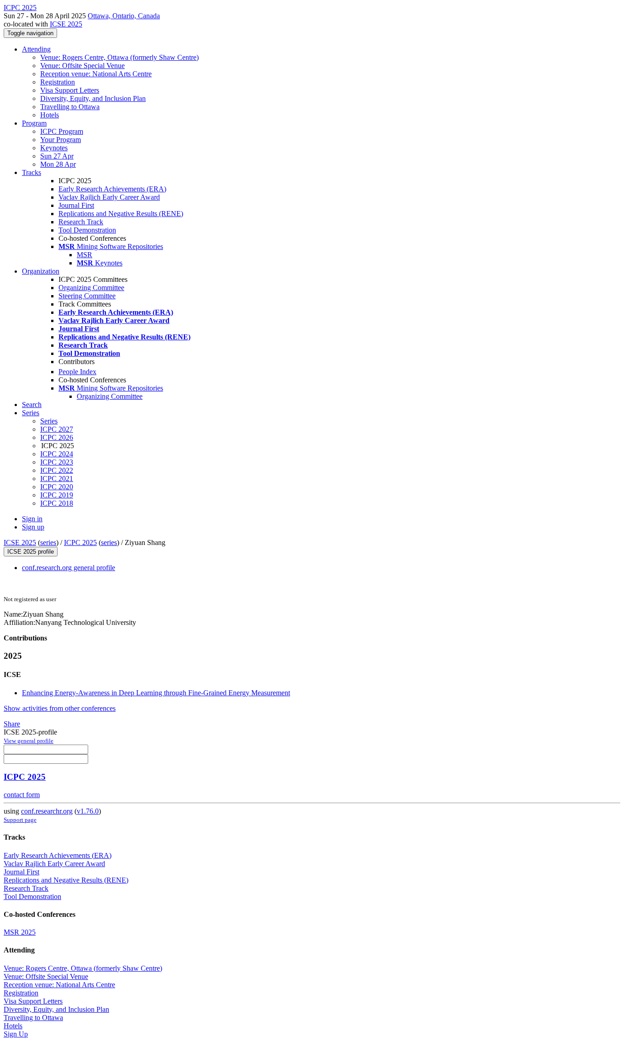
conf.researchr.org (47, 811)
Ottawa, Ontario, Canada (124, 16)
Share (12, 724)
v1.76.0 (88, 811)
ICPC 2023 (56, 462)
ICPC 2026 (56, 437)
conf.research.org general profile (68, 567)
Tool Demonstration (87, 230)
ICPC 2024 (56, 454)
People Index (77, 372)
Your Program (60, 139)
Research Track (80, 222)
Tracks (31, 172)
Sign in (32, 519)
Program (34, 123)
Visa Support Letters (69, 90)
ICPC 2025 (80, 542)
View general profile (28, 740)
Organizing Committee (91, 287)
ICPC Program (61, 131)
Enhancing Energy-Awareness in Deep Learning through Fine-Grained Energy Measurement (156, 693)
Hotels (49, 115)
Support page (20, 819)
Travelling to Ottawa (70, 107)
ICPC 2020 (56, 487)
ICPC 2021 (56, 478)
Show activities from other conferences (60, 708)
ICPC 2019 (56, 495)
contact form (22, 795)
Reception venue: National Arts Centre (96, 74)
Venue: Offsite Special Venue (82, 65)
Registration (57, 82)
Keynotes (54, 148)
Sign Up (16, 1034)
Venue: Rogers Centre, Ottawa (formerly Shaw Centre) (119, 57)
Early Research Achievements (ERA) (112, 189)
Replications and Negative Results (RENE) (120, 213)
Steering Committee (87, 296)
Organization (40, 271)
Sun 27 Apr (57, 156)
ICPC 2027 (56, 429)
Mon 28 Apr (58, 164)
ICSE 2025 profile (30, 551)
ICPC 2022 (56, 470)
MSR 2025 (20, 932)
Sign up (33, 527)
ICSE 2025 (66, 24)
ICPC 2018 (56, 503)
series (48, 542)
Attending (36, 49)
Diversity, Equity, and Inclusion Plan (93, 98)
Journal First (76, 205)
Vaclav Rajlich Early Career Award (109, 197)
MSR (84, 255)
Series (49, 421)
